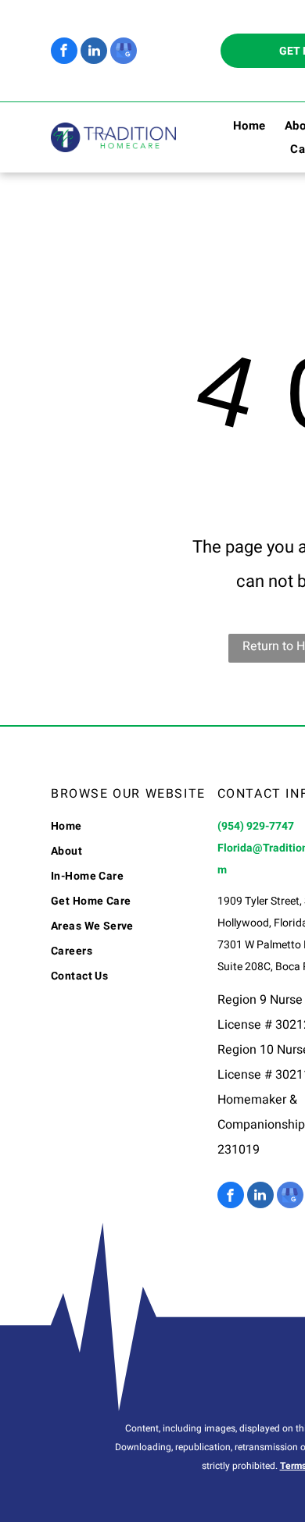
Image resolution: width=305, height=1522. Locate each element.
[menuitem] (240, 125)
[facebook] (64, 52)
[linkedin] (94, 52)
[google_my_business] (123, 52)
